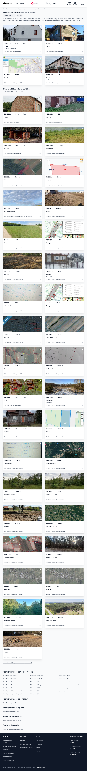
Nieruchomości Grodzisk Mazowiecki (68, 685)
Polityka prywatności (25, 744)
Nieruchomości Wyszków (65, 691)
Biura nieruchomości (8, 753)
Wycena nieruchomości (9, 746)
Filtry (54, 3)
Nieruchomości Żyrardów (65, 688)
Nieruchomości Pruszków (10, 678)
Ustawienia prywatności (26, 747)
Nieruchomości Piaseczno (10, 685)
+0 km (48, 3)
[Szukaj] (32, 3)
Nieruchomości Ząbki (64, 682)
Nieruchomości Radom (36, 675)
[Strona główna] (8, 3)
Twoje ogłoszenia (7, 756)
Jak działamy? (20, 3)
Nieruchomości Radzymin (37, 694)
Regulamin (22, 740)
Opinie (38, 747)
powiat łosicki (25, 9)
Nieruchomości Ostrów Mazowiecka (13, 694)
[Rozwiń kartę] (40, 51)
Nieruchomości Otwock (36, 688)
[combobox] (40, 3)
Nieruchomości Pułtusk (9, 688)
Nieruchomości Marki (64, 678)
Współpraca (39, 744)
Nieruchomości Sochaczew (37, 691)
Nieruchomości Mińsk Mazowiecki (12, 691)
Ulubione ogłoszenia (8, 760)
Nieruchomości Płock (64, 675)
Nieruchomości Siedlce (36, 678)
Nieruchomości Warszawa (10, 675)
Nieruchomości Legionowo (37, 685)
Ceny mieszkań (7, 749)
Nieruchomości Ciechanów (10, 682)
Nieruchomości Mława (36, 682)
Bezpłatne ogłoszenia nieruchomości (13, 729)
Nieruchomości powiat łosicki (11, 702)
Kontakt (38, 751)
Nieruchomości (7, 9)
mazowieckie (16, 9)
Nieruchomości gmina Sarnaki (11, 711)
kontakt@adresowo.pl (41, 767)
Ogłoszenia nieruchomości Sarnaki (12, 720)
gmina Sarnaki (35, 9)
